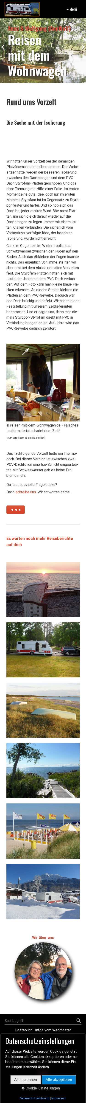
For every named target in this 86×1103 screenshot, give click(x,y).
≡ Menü (72, 9)
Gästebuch (23, 1030)
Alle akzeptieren (59, 1080)
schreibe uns (25, 492)
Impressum (58, 1098)
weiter (81, 51)
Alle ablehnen (25, 1080)
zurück (4, 51)
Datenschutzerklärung (34, 1098)
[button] (15, 509)
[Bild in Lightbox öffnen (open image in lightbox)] (43, 382)
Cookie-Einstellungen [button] (42, 1088)
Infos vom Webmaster (53, 1030)
